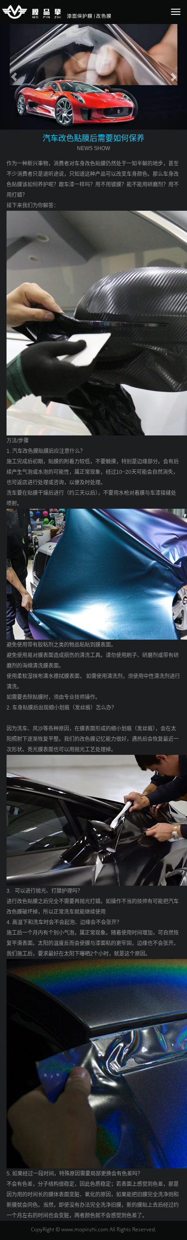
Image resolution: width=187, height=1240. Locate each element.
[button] (14, 77)
